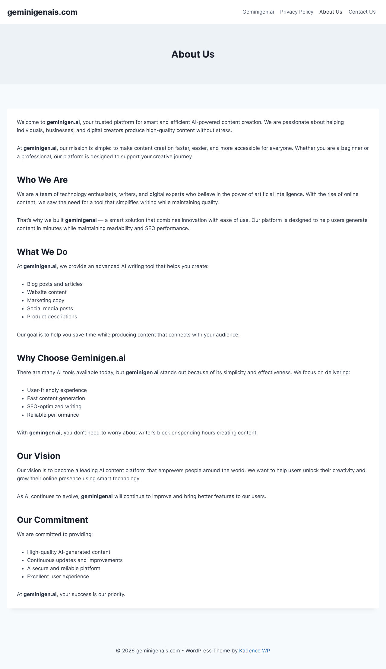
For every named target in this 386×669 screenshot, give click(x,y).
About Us (330, 12)
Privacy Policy (296, 12)
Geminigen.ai (258, 12)
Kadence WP (254, 651)
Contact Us (362, 12)
